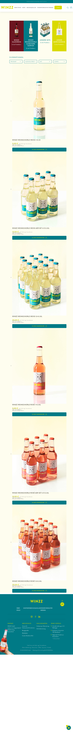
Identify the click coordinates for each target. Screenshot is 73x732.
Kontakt (49, 647)
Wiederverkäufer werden (45, 7)
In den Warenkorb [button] (38, 149)
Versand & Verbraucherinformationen (28, 627)
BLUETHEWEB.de (48, 650)
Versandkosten (18, 145)
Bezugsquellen (31, 7)
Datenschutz (34, 647)
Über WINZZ (17, 7)
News (24, 7)
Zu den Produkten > (16, 44)
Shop (58, 7)
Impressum (44, 647)
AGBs (39, 647)
